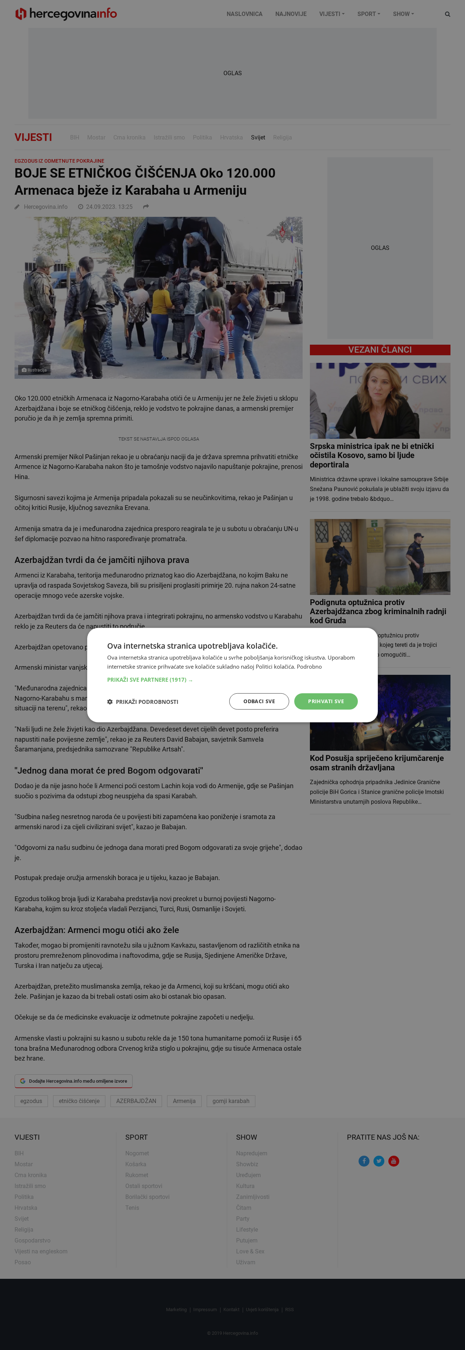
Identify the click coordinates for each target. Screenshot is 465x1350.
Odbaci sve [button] (259, 701)
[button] (232, 679)
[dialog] (232, 675)
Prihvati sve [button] (326, 701)
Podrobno (309, 666)
